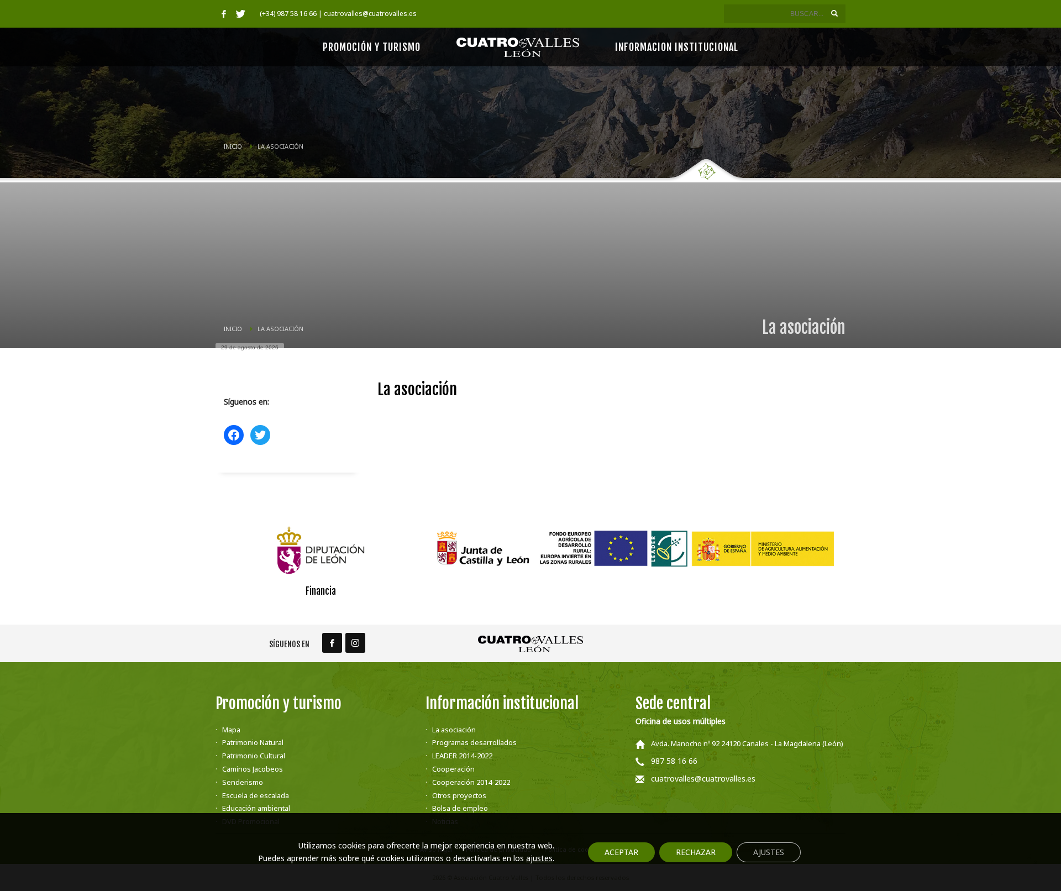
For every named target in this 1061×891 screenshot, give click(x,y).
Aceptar (621, 852)
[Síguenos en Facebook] (332, 643)
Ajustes (768, 852)
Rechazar (696, 852)
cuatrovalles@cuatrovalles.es (703, 778)
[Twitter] (240, 14)
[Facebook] (224, 14)
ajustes (539, 858)
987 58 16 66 (674, 761)
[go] (834, 13)
